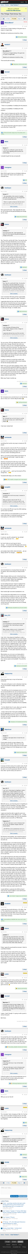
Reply (25, 40)
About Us (14, 1244)
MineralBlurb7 (6, 51)
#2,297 (25, 677)
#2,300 (25, 785)
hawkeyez (5, 230)
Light (8, 1241)
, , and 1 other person (17, 479)
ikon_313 (5, 788)
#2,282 (25, 48)
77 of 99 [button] (14, 18)
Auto (21, 1241)
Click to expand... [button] (14, 206)
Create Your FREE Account (13, 10)
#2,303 (25, 977)
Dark (14, 1241)
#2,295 (25, 567)
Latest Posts (5, 1201)
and (22, 37)
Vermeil (5, 148)
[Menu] (4, 2)
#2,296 (25, 618)
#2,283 (25, 75)
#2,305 (25, 1034)
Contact (8, 1244)
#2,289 (25, 322)
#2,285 (25, 171)
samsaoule (5, 493)
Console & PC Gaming (7, 1208)
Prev (8, 18)
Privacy (24, 1247)
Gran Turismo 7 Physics (9, 1217)
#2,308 (25, 1111)
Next (19, 18)
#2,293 (25, 490)
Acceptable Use (17, 1247)
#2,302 (25, 932)
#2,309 (25, 1133)
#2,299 (25, 763)
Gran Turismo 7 (6, 1215)
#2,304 (25, 999)
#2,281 (25, 26)
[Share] (23, 26)
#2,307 (25, 1094)
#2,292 (25, 441)
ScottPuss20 (5, 16)
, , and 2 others (17, 607)
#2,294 (25, 531)
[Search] (26, 1)
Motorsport (5, 1226)
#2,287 (25, 227)
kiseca (4, 281)
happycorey (6, 821)
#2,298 (25, 733)
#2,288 (25, 278)
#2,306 (25, 1058)
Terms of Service (7, 1247)
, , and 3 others (17, 1046)
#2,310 (25, 1165)
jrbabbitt (5, 935)
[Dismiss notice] (25, 9)
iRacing (4, 1230)
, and (20, 64)
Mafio (4, 416)
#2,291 (25, 413)
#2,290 (25, 394)
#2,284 (25, 145)
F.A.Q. (20, 1244)
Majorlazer (5, 1002)
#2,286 (25, 191)
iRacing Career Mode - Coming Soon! (12, 1228)
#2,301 (25, 907)
